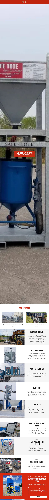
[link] (24, 2)
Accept (38, 496)
